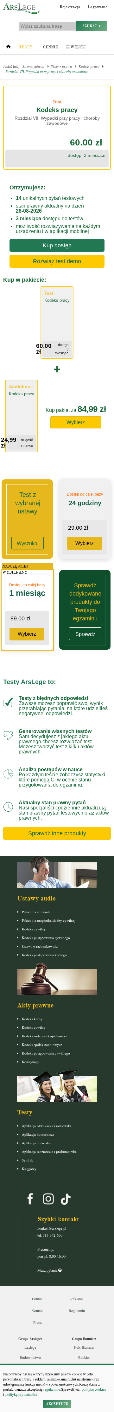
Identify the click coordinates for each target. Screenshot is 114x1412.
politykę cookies (94, 1389)
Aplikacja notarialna (36, 1142)
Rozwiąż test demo (57, 261)
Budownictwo (30, 1357)
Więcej (77, 47)
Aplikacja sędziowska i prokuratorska (49, 1151)
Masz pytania (47, 1270)
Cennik (50, 47)
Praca (37, 1322)
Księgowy (29, 1168)
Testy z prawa (61, 66)
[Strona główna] (8, 48)
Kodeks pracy (89, 66)
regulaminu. (51, 1389)
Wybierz (75, 422)
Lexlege (30, 1347)
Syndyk (27, 1160)
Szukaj (90, 26)
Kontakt (37, 1310)
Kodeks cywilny (34, 929)
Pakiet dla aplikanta (36, 911)
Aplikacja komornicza (38, 1134)
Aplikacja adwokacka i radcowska (47, 1125)
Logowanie (97, 7)
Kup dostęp (57, 245)
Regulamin (77, 1310)
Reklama (76, 1298)
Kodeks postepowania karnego (44, 954)
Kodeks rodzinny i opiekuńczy (44, 1036)
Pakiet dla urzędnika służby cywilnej (48, 920)
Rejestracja (70, 7)
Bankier (84, 1357)
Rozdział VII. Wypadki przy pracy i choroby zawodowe (46, 71)
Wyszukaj (28, 543)
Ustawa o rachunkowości (40, 946)
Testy (25, 47)
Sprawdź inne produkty (57, 833)
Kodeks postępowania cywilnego (46, 937)
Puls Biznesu (84, 1347)
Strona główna (33, 66)
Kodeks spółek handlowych (42, 1044)
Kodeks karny (32, 1018)
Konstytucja (30, 1061)
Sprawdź (85, 634)
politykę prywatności (21, 1394)
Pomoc (37, 1298)
